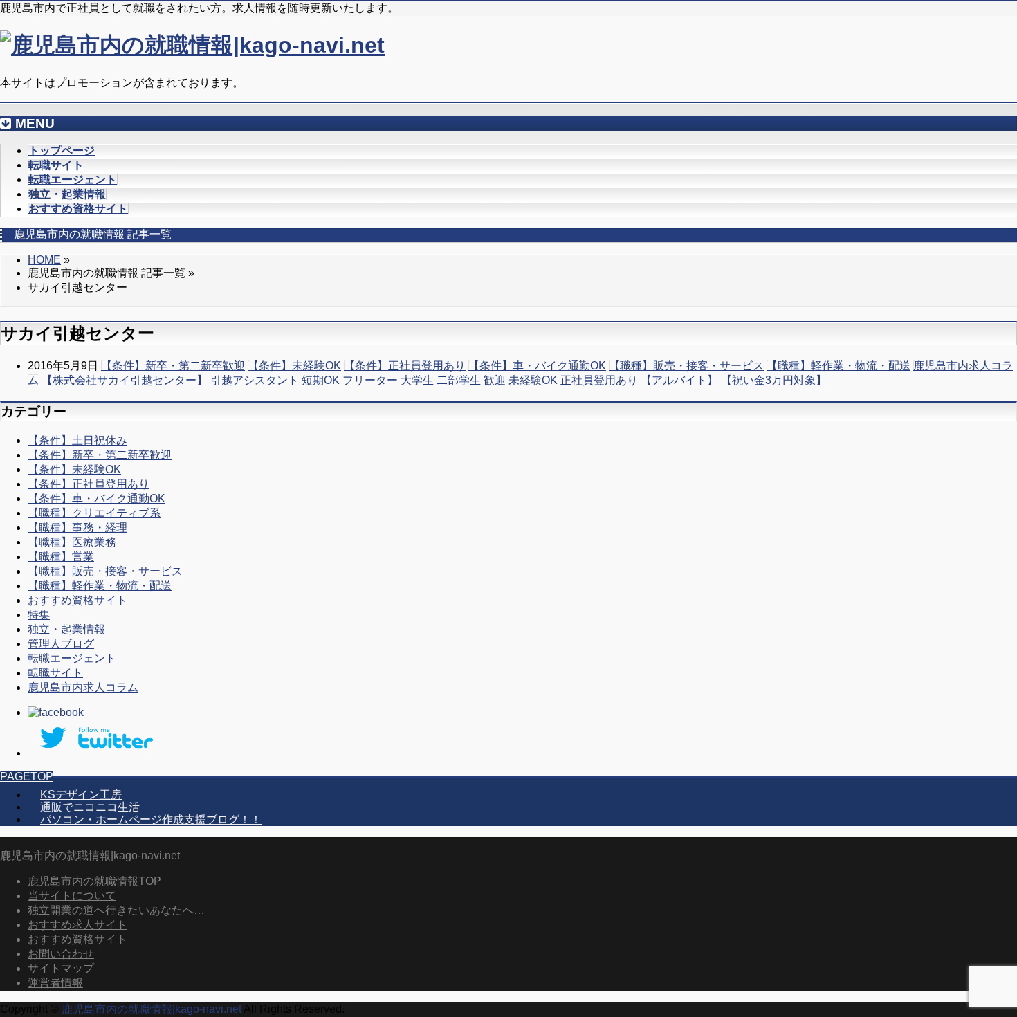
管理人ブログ (61, 644)
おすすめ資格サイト (77, 600)
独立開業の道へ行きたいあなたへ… (116, 910)
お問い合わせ (61, 954)
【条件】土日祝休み (77, 440)
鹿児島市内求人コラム (83, 687)
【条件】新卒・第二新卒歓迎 (173, 366)
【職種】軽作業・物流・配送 (838, 366)
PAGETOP (26, 776)
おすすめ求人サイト (77, 925)
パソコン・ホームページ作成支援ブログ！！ (151, 819)
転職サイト (55, 673)
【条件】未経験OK (294, 366)
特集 (39, 615)
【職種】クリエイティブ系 (94, 513)
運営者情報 (55, 983)
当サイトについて (72, 895)
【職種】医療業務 (72, 542)
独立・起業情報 (66, 629)
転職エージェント (72, 658)
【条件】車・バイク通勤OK (537, 366)
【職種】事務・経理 (77, 527)
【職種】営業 (61, 556)
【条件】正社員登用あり (405, 366)
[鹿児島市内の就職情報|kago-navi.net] (192, 45)
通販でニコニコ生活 (90, 807)
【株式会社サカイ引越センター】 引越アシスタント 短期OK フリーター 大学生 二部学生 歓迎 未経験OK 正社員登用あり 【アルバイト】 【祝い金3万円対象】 (434, 380)
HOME (44, 260)
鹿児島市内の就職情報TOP (94, 881)
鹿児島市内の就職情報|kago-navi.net (151, 1009)
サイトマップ (61, 968)
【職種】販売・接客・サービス (686, 366)
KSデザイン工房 (81, 794)
